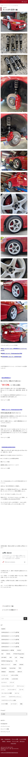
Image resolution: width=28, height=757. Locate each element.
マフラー (3, 696)
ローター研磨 (4, 703)
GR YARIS (3, 657)
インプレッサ (4, 675)
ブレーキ (21, 689)
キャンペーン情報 (5, 729)
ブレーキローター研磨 (6, 693)
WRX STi (20, 671)
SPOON (21, 664)
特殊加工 (4, 741)
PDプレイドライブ (5, 664)
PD (16, 661)
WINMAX (3, 671)
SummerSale (12, 668)
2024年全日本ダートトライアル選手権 (10, 646)
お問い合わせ (22, 741)
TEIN (20, 668)
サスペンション (20, 686)
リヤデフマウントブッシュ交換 (8, 700)
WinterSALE (11, 671)
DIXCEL (8, 653)
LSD (16, 657)
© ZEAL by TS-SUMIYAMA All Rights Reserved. (9, 752)
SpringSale (3, 668)
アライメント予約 (15, 741)
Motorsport (9, 741)
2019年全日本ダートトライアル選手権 (10, 632)
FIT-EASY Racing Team (18, 653)
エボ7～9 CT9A (4, 678)
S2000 (14, 664)
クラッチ (12, 682)
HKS (11, 657)
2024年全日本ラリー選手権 (7, 650)
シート (2, 689)
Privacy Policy (13, 743)
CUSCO (19, 650)
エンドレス (4, 682)
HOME (2, 739)
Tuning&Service (7, 739)
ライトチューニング (5, 731)
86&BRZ (3, 628)
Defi (2, 653)
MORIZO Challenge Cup (6, 661)
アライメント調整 (15, 739)
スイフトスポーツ (12, 689)
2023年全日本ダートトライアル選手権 (10, 643)
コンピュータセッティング (7, 686)
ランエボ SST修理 (22, 739)
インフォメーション (5, 726)
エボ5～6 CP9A (14, 675)
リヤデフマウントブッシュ (15, 696)
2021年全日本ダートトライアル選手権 (10, 636)
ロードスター (14, 703)
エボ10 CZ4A (15, 678)
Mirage (21, 657)
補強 (21, 703)
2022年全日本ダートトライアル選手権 (10, 639)
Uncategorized (4, 723)
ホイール (17, 693)
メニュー (25, 1)
